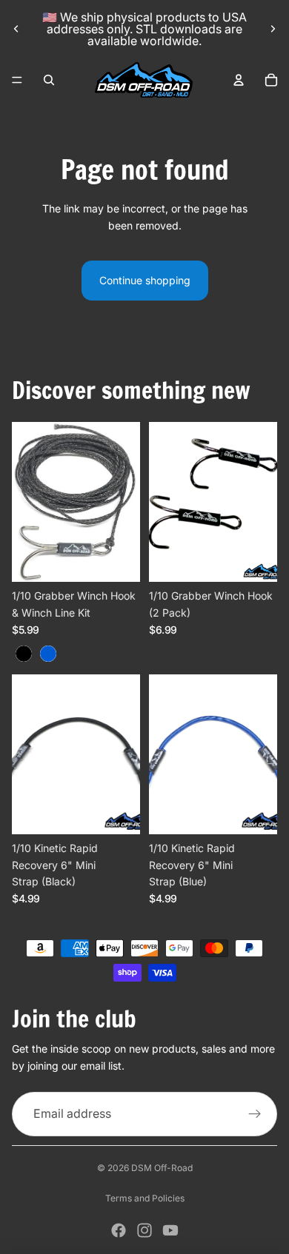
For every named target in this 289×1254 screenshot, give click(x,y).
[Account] (238, 80)
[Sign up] (254, 1114)
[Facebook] (118, 1230)
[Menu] (17, 80)
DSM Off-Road (162, 1167)
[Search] (49, 80)
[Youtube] (170, 1230)
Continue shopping (144, 280)
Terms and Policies (145, 1198)
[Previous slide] (16, 29)
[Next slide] (272, 29)
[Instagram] (144, 1230)
